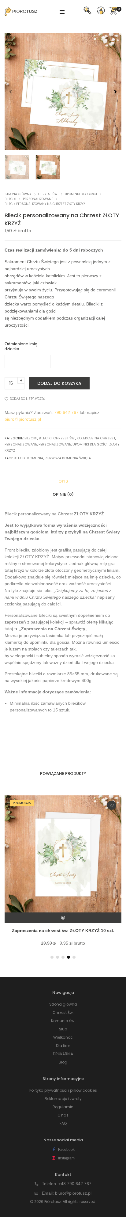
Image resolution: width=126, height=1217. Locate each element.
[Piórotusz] (21, 13)
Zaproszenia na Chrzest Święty (53, 628)
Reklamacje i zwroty (63, 1098)
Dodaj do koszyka (59, 383)
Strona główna (18, 194)
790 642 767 (66, 412)
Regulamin (63, 1106)
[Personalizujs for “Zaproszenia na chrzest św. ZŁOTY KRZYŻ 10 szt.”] (58, 917)
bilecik (20, 458)
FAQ (63, 1123)
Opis (63, 481)
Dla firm (63, 1045)
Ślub (63, 1029)
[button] (115, 91)
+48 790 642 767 (74, 1183)
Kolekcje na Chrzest (96, 438)
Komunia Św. (63, 1020)
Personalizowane (38, 199)
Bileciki (10, 199)
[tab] (63, 481)
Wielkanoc (63, 1037)
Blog (63, 1062)
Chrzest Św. (48, 194)
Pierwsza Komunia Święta (68, 458)
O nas (63, 1115)
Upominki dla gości (81, 194)
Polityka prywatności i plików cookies (63, 1090)
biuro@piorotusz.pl (23, 419)
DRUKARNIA (63, 1053)
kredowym (70, 680)
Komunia (35, 458)
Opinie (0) (63, 494)
